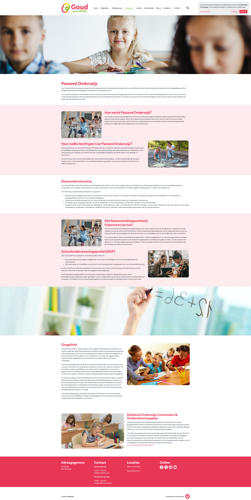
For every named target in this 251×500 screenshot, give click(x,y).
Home (96, 8)
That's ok (243, 12)
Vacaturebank (149, 8)
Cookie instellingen (67, 496)
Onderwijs (129, 8)
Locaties (139, 8)
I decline (235, 12)
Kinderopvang (117, 8)
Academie (167, 8)
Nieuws (158, 8)
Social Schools (179, 496)
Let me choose (205, 12)
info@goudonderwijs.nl (101, 473)
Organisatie (104, 8)
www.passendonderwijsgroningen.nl (141, 445)
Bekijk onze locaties (133, 467)
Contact (177, 8)
